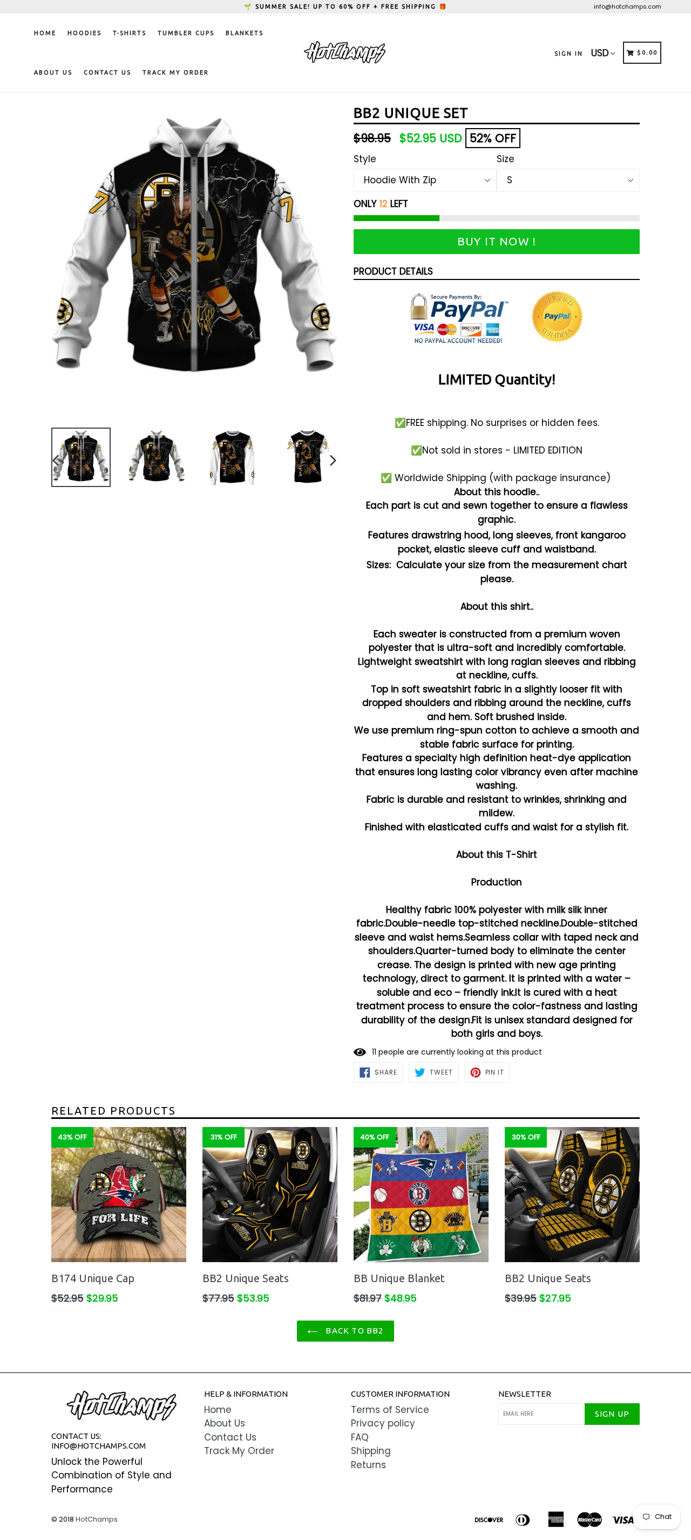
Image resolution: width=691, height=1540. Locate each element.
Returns (368, 1464)
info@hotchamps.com (627, 6)
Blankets (244, 33)
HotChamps (97, 1519)
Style (365, 158)
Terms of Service (390, 1409)
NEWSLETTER (524, 1393)
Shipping (371, 1450)
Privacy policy (383, 1423)
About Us (53, 72)
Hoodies (84, 33)
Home (45, 33)
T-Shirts (129, 33)
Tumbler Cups (186, 33)
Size (505, 158)
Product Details (393, 271)
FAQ (360, 1437)
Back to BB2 (353, 1330)
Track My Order (176, 72)
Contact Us (107, 72)
